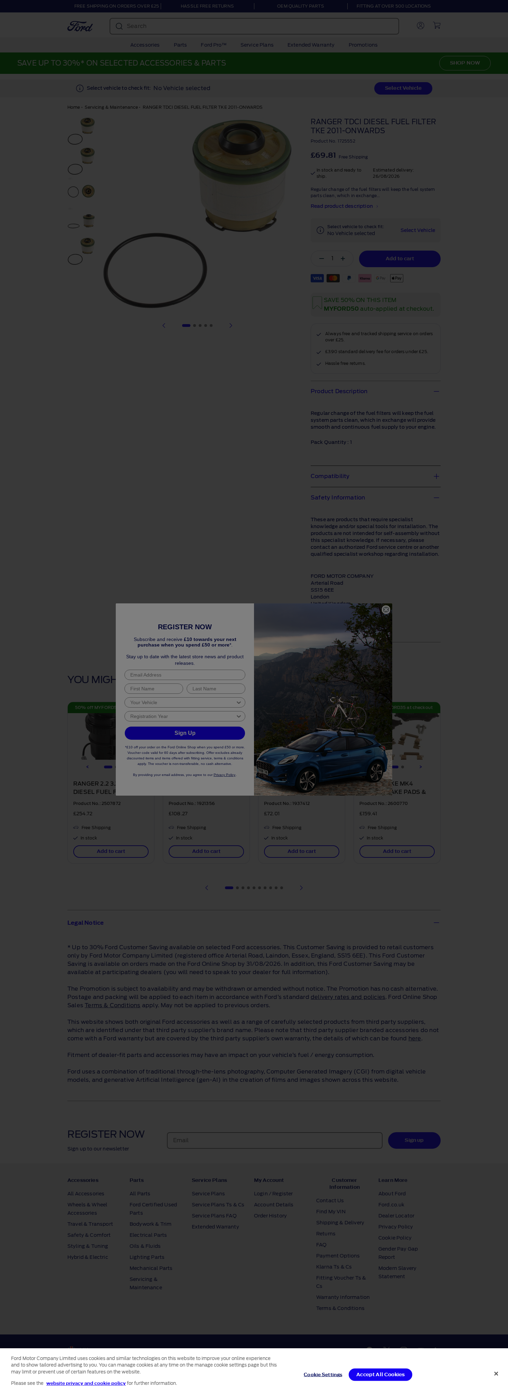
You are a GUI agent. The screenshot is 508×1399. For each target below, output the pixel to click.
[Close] (496, 1373)
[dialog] (254, 1373)
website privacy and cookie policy (86, 1383)
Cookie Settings (323, 1374)
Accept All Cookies (380, 1374)
